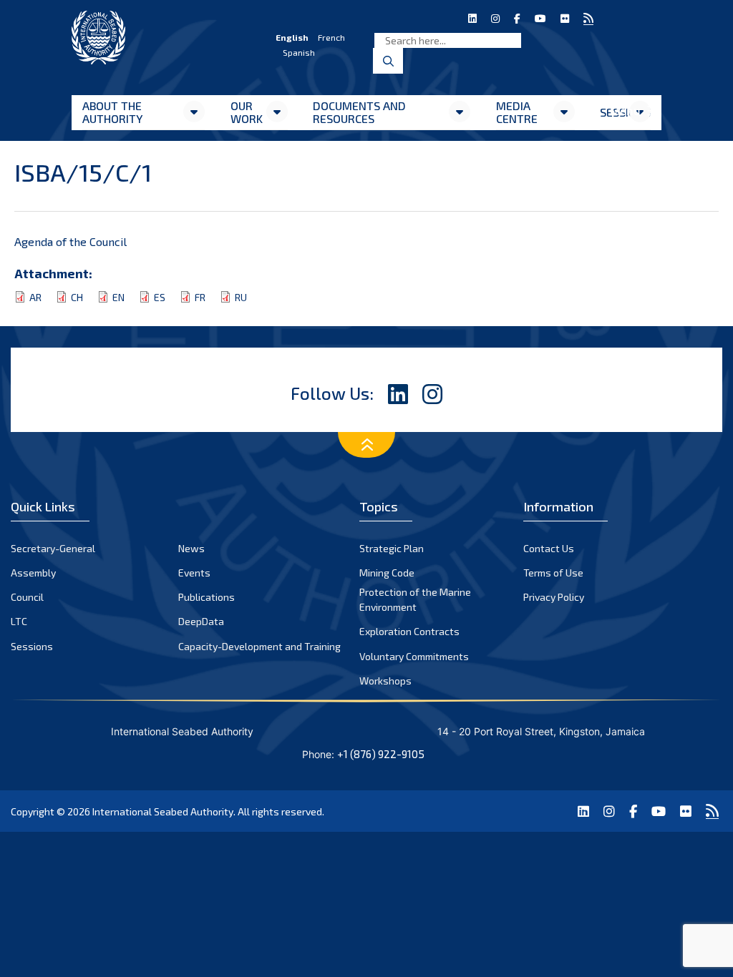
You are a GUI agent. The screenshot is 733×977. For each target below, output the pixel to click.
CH (77, 297)
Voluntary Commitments (414, 656)
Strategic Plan (391, 548)
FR (200, 297)
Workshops (385, 680)
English (292, 37)
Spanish (299, 52)
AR (35, 297)
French (331, 37)
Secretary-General (53, 548)
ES (159, 297)
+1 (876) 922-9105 (380, 753)
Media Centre (517, 112)
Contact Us (548, 548)
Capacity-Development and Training (259, 646)
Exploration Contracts (409, 631)
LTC (19, 621)
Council (27, 597)
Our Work (246, 112)
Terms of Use (553, 572)
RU (241, 297)
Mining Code (386, 572)
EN (118, 297)
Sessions (32, 646)
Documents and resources (359, 112)
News (191, 548)
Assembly (33, 572)
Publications (206, 597)
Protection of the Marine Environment (415, 599)
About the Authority (112, 112)
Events (194, 572)
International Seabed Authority (162, 811)
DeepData (201, 621)
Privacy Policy (553, 597)
